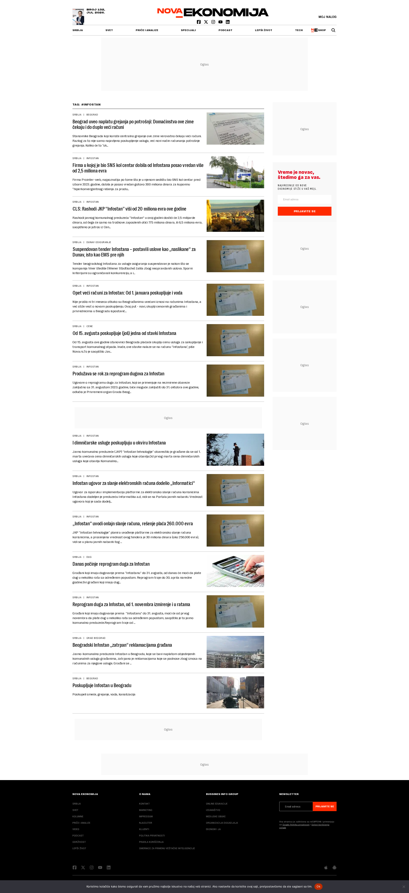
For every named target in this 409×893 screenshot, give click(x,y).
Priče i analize (147, 30)
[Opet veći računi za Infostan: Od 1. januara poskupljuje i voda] (235, 300)
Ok (318, 886)
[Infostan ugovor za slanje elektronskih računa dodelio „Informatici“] (235, 490)
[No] (404, 886)
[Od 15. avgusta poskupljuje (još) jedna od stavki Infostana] (235, 340)
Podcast (225, 30)
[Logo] (213, 17)
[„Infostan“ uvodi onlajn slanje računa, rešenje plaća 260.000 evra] (235, 530)
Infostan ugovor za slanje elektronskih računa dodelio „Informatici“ (133, 483)
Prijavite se (305, 211)
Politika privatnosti (152, 835)
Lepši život (263, 30)
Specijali (188, 30)
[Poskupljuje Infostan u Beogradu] (235, 692)
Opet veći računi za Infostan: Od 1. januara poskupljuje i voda (127, 293)
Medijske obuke (216, 816)
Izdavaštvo (213, 810)
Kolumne (77, 816)
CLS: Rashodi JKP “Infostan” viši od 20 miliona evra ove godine (129, 209)
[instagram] (213, 23)
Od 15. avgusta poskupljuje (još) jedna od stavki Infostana (124, 333)
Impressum (146, 816)
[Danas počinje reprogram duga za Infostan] (235, 571)
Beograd (92, 114)
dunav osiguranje (98, 242)
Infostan (92, 158)
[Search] (333, 30)
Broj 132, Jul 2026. (95, 11)
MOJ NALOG (327, 17)
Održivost (79, 841)
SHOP (321, 30)
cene (89, 326)
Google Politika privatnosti (296, 824)
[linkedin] (228, 23)
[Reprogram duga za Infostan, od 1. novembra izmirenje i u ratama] (235, 611)
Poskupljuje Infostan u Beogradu (101, 685)
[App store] (326, 867)
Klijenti (144, 829)
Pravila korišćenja (151, 841)
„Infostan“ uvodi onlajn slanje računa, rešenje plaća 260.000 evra (132, 523)
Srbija (77, 30)
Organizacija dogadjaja (222, 822)
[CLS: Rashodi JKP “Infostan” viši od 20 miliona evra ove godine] (235, 216)
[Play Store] (334, 867)
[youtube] (220, 23)
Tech (299, 30)
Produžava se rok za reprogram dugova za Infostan (118, 373)
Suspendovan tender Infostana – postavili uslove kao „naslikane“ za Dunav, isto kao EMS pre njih (134, 252)
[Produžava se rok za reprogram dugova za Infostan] (235, 381)
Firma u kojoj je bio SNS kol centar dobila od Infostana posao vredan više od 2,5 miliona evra (137, 168)
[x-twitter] (206, 23)
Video (75, 829)
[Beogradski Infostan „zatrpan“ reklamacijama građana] (235, 652)
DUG (89, 556)
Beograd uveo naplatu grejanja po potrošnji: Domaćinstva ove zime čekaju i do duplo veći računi (133, 124)
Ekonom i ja (213, 829)
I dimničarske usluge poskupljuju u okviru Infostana (119, 443)
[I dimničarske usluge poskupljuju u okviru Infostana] (235, 450)
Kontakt (144, 803)
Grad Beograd (96, 638)
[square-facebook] (199, 23)
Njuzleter (145, 822)
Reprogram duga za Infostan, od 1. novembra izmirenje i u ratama (131, 604)
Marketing (145, 810)
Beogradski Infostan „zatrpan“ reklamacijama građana (122, 645)
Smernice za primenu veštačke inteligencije (167, 848)
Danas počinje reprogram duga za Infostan (111, 564)
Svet (109, 30)
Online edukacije (217, 803)
